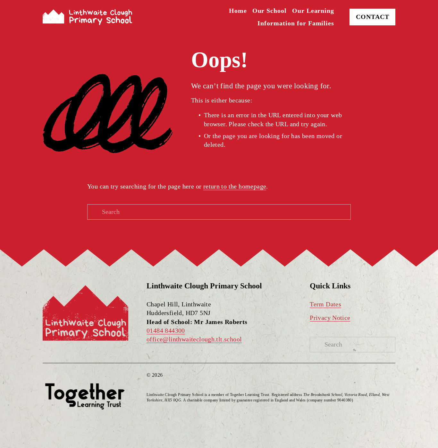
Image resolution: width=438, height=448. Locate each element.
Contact (372, 16)
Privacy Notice (330, 317)
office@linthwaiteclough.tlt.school (194, 339)
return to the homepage (234, 186)
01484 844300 (166, 330)
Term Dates (325, 304)
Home (238, 10)
